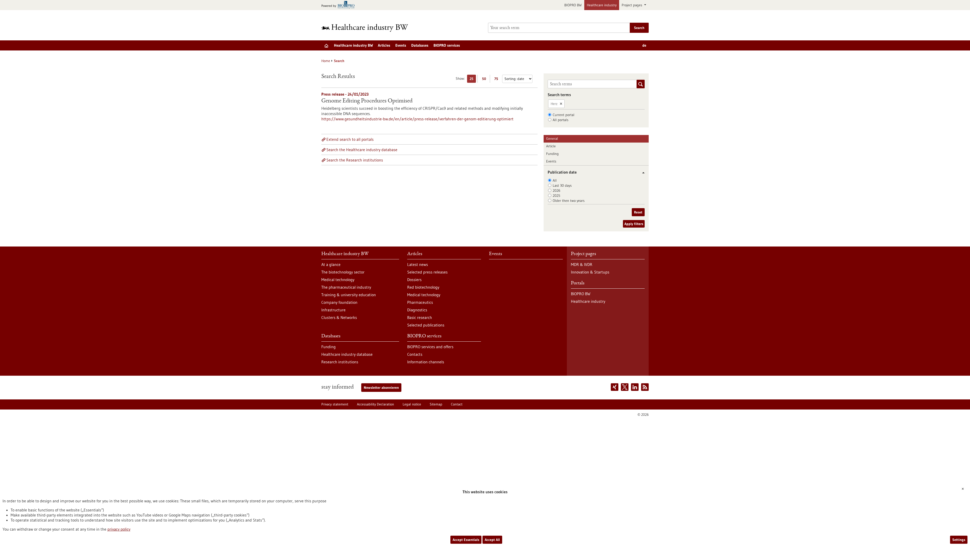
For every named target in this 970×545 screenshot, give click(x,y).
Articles (384, 45)
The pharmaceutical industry (346, 287)
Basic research (419, 317)
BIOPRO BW (573, 5)
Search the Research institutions (354, 159)
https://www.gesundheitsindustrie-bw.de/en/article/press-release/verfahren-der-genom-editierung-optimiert (417, 118)
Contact (457, 404)
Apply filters (633, 224)
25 (473, 79)
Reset (638, 212)
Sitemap (436, 404)
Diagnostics (417, 309)
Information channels (425, 361)
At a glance (331, 264)
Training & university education (348, 294)
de (644, 45)
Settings (958, 539)
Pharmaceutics (420, 302)
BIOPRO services (446, 45)
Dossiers (414, 279)
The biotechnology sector (343, 272)
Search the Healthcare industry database (361, 149)
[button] (641, 173)
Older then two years (569, 200)
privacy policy (118, 529)
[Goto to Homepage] (368, 27)
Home (325, 61)
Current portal (563, 115)
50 (485, 79)
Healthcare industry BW (353, 45)
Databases (419, 45)
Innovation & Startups (590, 272)
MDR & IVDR (581, 264)
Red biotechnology (423, 287)
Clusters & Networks (339, 317)
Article (551, 146)
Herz (554, 103)
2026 (556, 190)
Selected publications (425, 325)
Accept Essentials (466, 539)
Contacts (414, 354)
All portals (560, 120)
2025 (556, 195)
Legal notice (412, 404)
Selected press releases (427, 272)
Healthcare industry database (347, 354)
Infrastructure (333, 309)
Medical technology (337, 279)
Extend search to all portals (350, 139)
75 (497, 79)
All (555, 180)
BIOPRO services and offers (430, 346)
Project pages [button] (632, 5)
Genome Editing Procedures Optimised (367, 101)
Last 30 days (562, 185)
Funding (552, 153)
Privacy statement (334, 404)
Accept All (492, 539)
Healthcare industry (602, 5)
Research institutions (339, 361)
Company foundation (339, 302)
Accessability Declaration (375, 404)
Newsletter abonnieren (381, 387)
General (552, 138)
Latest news (417, 264)
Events (400, 45)
